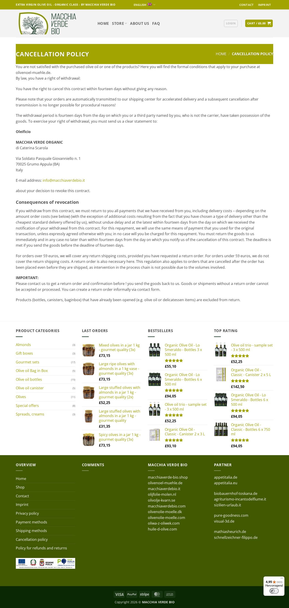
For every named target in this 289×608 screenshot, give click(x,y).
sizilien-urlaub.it (227, 504)
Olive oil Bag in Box (32, 370)
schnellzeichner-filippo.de (236, 537)
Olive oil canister (30, 387)
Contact (246, 5)
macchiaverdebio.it (164, 488)
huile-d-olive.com (162, 529)
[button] (231, 23)
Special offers (27, 405)
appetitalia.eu (225, 482)
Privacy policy (27, 513)
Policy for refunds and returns (41, 548)
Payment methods (31, 522)
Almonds (23, 344)
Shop (20, 487)
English (140, 5)
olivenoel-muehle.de (165, 482)
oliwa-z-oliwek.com (164, 523)
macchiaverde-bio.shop (168, 477)
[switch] (274, 591)
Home (103, 23)
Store (118, 23)
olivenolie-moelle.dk (165, 511)
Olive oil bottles (29, 379)
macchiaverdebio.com (167, 506)
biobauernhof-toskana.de (235, 493)
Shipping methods (31, 530)
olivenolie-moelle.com (166, 517)
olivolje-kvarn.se (161, 500)
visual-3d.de (224, 521)
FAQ (156, 23)
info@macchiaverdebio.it (64, 180)
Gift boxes (24, 353)
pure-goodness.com (231, 515)
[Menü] (281, 579)
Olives (21, 396)
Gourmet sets (27, 362)
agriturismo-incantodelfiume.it (240, 499)
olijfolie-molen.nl (162, 494)
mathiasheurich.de (230, 531)
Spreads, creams (30, 414)
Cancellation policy (32, 539)
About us (139, 23)
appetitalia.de (225, 477)
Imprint (264, 5)
